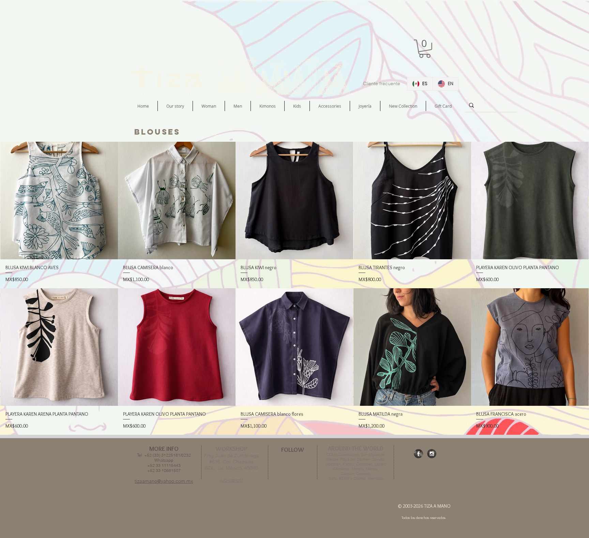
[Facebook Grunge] (418, 453)
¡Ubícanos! (231, 480)
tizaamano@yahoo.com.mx (164, 481)
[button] (425, 49)
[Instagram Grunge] (431, 453)
